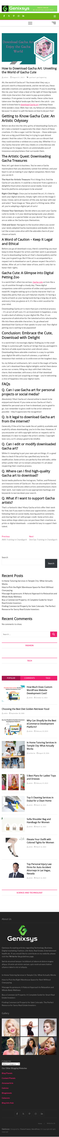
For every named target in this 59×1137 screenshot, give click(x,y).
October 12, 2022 (41, 698)
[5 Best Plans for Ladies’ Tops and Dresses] (13, 775)
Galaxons (6, 1098)
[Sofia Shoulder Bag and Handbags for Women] (13, 819)
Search (5, 557)
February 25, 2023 (41, 783)
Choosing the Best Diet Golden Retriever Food (25, 708)
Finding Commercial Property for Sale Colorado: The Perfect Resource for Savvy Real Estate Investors (28, 1003)
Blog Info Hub (8, 1103)
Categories (6, 1061)
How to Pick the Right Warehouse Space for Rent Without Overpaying (26, 981)
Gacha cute (38, 282)
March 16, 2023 (40, 805)
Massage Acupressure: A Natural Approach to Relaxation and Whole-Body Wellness (28, 988)
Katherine (31, 753)
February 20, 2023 (41, 731)
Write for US (51, 1123)
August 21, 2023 (18, 77)
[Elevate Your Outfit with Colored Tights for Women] (13, 839)
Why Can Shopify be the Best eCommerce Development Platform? (41, 723)
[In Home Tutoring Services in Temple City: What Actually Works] (13, 742)
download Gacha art (30, 104)
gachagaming (41, 77)
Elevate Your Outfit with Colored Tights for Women (40, 841)
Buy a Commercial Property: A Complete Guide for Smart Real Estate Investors (28, 996)
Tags (48, 678)
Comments (29, 678)
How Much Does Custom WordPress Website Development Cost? (39, 690)
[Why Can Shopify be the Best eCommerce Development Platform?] (13, 720)
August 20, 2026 (43, 753)
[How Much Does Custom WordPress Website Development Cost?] (13, 687)
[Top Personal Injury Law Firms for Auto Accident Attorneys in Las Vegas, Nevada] (13, 864)
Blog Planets (7, 1073)
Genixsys (5, 1129)
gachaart (32, 77)
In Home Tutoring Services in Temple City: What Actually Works (42, 745)
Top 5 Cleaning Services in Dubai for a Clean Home (40, 799)
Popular (11, 678)
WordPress (36, 1129)
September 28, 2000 (17, 713)
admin (5, 77)
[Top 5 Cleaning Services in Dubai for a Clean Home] (13, 797)
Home (40, 1123)
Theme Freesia (25, 1129)
